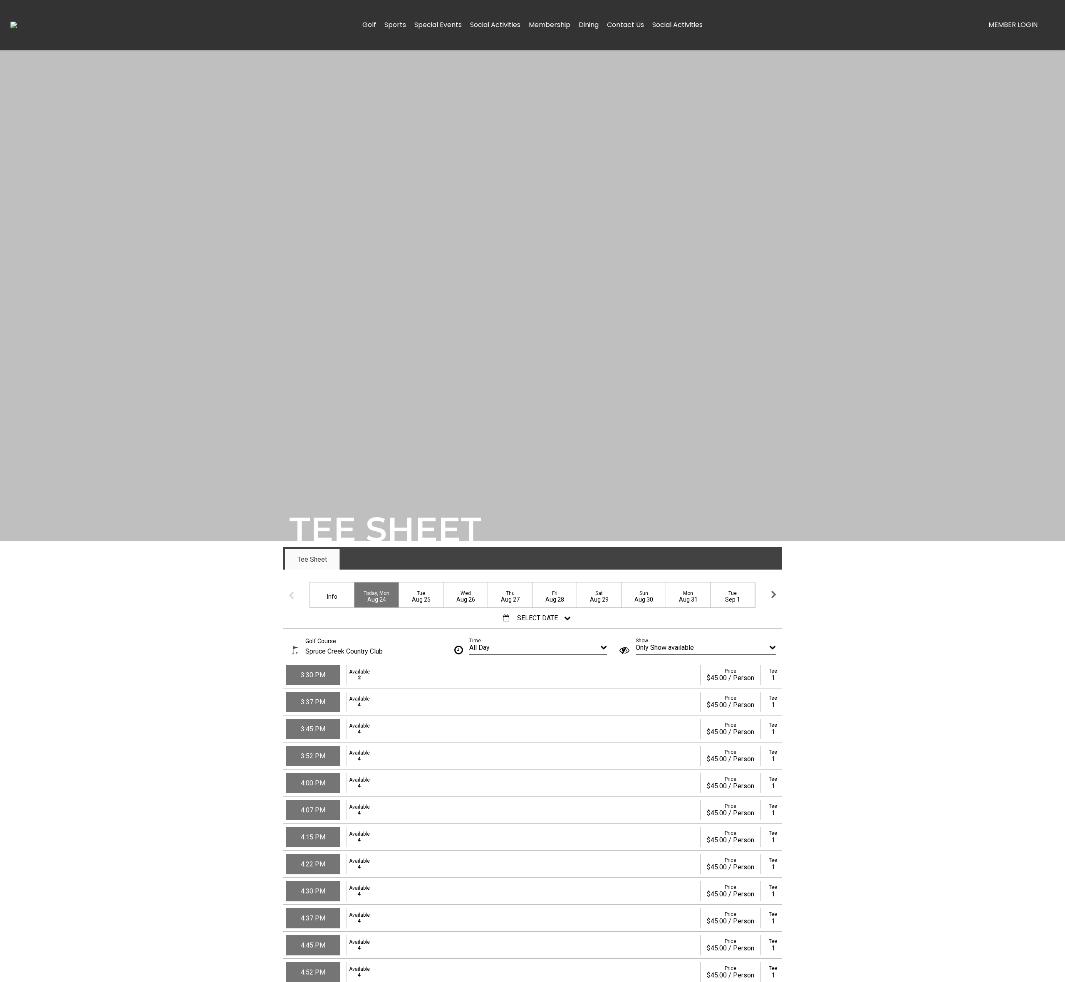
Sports (395, 25)
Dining (589, 25)
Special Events (438, 25)
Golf (369, 25)
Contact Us (625, 25)
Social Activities (495, 25)
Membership (549, 25)
